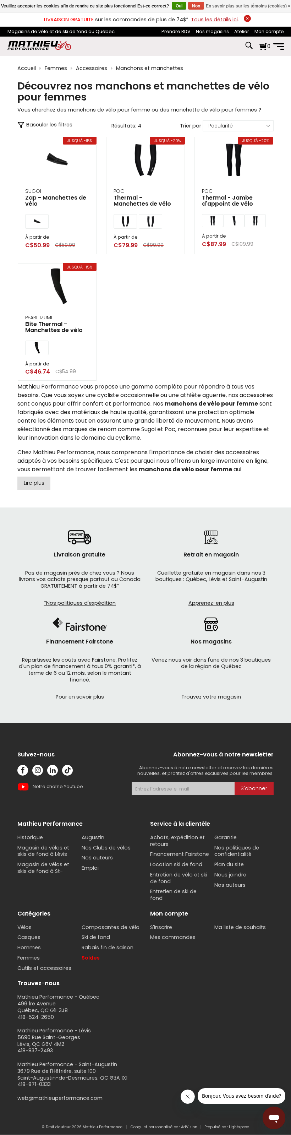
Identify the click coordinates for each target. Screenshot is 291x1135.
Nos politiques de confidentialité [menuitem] (236, 851)
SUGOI (33, 191)
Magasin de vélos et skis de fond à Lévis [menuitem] (43, 851)
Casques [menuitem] (28, 937)
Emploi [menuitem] (90, 867)
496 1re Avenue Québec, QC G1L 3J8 (42, 1007)
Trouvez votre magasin (211, 696)
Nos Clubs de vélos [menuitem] (106, 847)
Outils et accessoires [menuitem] (44, 968)
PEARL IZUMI (38, 317)
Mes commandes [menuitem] (173, 937)
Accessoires (91, 68)
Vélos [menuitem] (24, 927)
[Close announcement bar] (247, 18)
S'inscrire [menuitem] (161, 927)
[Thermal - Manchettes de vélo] (145, 161)
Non (196, 6)
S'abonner (254, 788)
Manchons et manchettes (149, 68)
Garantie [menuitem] (225, 837)
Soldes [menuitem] (91, 957)
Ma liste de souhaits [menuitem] (240, 927)
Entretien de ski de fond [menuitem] (173, 895)
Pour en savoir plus (80, 696)
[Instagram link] (37, 770)
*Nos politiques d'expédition (80, 603)
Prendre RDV (176, 31)
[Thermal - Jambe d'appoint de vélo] (234, 161)
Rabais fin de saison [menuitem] (107, 947)
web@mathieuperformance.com (60, 1098)
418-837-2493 (35, 1050)
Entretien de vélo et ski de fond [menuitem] (178, 878)
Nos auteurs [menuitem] (97, 857)
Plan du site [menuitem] (229, 864)
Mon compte (269, 31)
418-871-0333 (34, 1084)
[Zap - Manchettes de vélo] (57, 161)
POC (119, 191)
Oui (179, 6)
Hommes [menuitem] (29, 947)
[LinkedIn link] (52, 770)
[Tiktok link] (67, 770)
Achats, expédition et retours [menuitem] (177, 841)
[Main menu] (278, 46)
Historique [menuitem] (30, 837)
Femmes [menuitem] (28, 957)
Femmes (56, 68)
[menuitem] (176, 32)
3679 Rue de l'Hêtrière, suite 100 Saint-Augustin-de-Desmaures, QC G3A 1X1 (72, 1074)
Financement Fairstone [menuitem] (179, 854)
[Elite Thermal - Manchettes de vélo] (57, 287)
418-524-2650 (35, 1017)
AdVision (189, 1127)
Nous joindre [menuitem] (230, 874)
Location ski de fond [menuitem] (176, 864)
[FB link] (22, 770)
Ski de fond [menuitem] (96, 937)
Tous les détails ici (214, 19)
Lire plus (34, 483)
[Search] (248, 49)
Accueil (26, 68)
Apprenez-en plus (211, 603)
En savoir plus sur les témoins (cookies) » (248, 6)
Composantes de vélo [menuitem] (110, 927)
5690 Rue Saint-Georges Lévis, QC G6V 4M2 (48, 1041)
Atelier (241, 31)
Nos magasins (212, 31)
